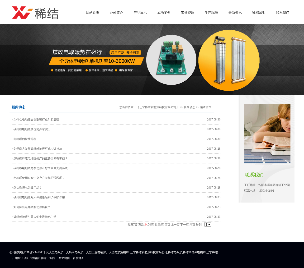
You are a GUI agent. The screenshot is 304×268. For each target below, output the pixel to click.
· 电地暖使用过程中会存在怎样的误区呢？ (38, 178)
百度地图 (78, 258)
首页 (167, 224)
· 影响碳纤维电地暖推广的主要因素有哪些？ (40, 158)
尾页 (192, 224)
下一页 (184, 224)
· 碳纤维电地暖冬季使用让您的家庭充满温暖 (40, 168)
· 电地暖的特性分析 (24, 139)
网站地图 (64, 258)
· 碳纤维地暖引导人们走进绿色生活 (34, 216)
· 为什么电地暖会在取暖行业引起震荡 (35, 119)
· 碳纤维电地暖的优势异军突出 (31, 129)
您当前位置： (127, 107)
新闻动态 (189, 107)
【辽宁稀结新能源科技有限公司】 (157, 107)
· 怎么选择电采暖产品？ (27, 187)
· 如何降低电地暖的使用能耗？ (31, 207)
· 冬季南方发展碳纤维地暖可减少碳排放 (37, 148)
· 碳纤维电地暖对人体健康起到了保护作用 (38, 197)
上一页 (175, 224)
